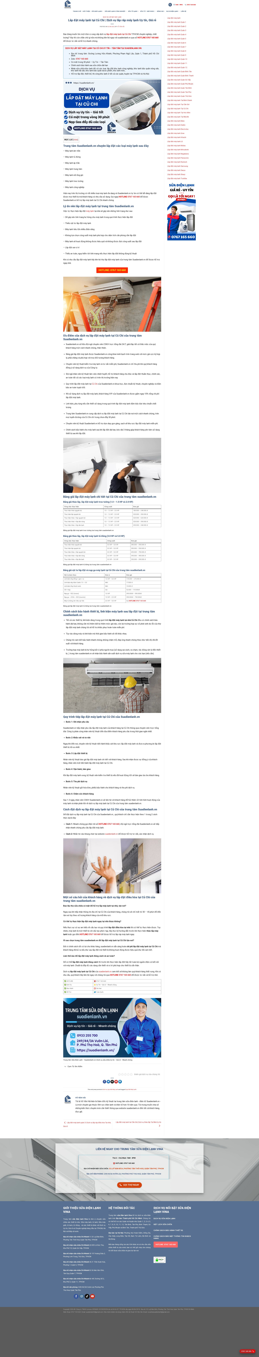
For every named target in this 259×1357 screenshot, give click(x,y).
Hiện (76, 140)
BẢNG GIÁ (160, 11)
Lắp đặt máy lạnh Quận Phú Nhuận (180, 84)
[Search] (170, 4)
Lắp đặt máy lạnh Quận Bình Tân (179, 71)
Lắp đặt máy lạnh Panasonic (178, 158)
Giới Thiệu (86, 11)
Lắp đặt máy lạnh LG (175, 141)
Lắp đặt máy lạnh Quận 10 (177, 59)
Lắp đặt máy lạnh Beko (176, 121)
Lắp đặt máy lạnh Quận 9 (176, 55)
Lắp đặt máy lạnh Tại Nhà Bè (178, 117)
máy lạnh (90, 211)
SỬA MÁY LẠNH (97, 11)
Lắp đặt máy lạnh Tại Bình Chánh (179, 100)
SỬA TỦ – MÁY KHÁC (147, 11)
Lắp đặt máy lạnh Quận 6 (176, 43)
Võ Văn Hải (120, 26)
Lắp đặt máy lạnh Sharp (176, 174)
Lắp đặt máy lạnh (173, 18)
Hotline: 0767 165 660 (166, 1244)
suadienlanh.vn (111, 834)
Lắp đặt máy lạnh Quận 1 (176, 22)
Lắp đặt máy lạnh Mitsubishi (178, 150)
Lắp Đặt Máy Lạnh (131, 1089)
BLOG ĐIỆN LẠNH (172, 11)
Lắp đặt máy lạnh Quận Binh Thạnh (180, 76)
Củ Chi (94, 384)
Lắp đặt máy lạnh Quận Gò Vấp (179, 80)
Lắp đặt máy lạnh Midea (176, 146)
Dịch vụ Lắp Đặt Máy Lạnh (112, 17)
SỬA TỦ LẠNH (132, 11)
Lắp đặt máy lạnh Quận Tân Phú (179, 92)
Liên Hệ (183, 11)
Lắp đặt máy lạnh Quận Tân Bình (179, 88)
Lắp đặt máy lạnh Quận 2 (176, 26)
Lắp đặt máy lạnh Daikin (176, 125)
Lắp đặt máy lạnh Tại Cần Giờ (178, 104)
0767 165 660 (82, 59)
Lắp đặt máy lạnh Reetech (177, 162)
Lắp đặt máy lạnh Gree (175, 133)
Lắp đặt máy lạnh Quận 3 (176, 30)
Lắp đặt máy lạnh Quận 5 (176, 39)
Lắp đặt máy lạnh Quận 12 (177, 67)
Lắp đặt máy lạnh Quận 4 (176, 34)
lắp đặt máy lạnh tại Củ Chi (118, 34)
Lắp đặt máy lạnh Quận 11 (177, 63)
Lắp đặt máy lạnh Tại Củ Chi (177, 109)
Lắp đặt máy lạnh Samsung (177, 166)
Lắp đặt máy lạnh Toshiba (177, 178)
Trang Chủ (77, 11)
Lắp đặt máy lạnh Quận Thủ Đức (179, 96)
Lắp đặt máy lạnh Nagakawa (178, 154)
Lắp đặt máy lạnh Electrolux (177, 129)
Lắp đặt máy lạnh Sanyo (176, 170)
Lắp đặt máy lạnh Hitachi (176, 137)
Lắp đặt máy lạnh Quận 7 (176, 47)
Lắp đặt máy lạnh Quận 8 (176, 51)
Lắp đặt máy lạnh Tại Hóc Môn (178, 113)
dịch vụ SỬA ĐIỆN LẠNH (164, 1218)
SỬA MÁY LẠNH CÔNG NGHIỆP (115, 11)
